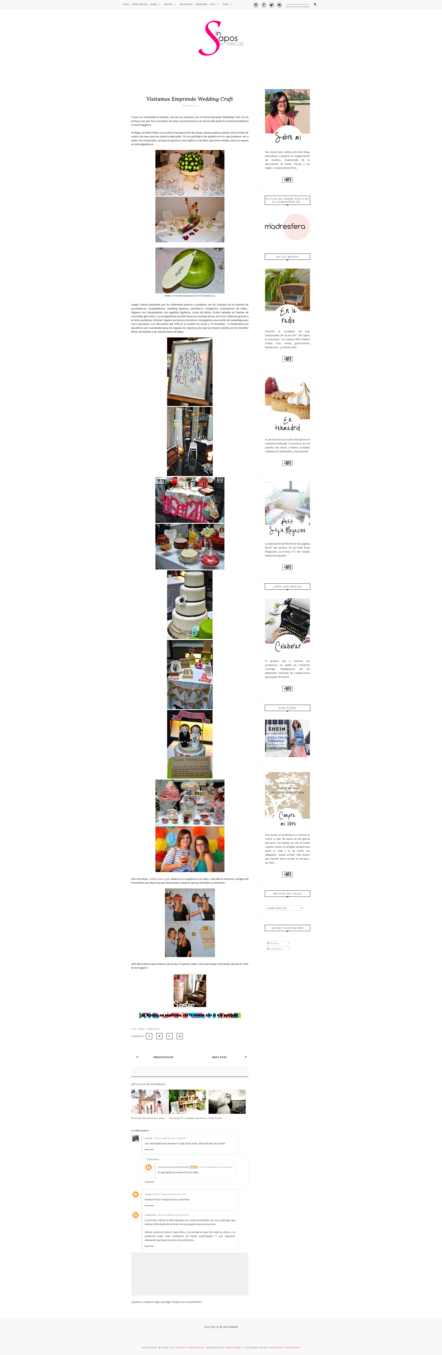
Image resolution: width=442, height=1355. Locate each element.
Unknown (150, 1215)
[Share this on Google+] (169, 1036)
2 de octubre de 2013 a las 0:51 (173, 1215)
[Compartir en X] (159, 1036)
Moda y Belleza (139, 4)
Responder (149, 1149)
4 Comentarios (189, 105)
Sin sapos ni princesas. (187, 1347)
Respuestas (153, 1159)
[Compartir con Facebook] (149, 1036)
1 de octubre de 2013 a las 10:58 (215, 1167)
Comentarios (276, 948)
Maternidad (201, 4)
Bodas (153, 4)
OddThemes (233, 1347)
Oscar (148, 1194)
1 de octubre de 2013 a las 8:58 (169, 1138)
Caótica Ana (156, 878)
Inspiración (153, 1028)
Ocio (212, 4)
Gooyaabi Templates (285, 1347)
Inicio (126, 4)
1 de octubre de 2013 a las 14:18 (169, 1194)
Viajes (226, 4)
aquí (213, 295)
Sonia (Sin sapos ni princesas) (173, 1167)
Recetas (168, 4)
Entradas (274, 943)
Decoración (186, 4)
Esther (148, 1138)
